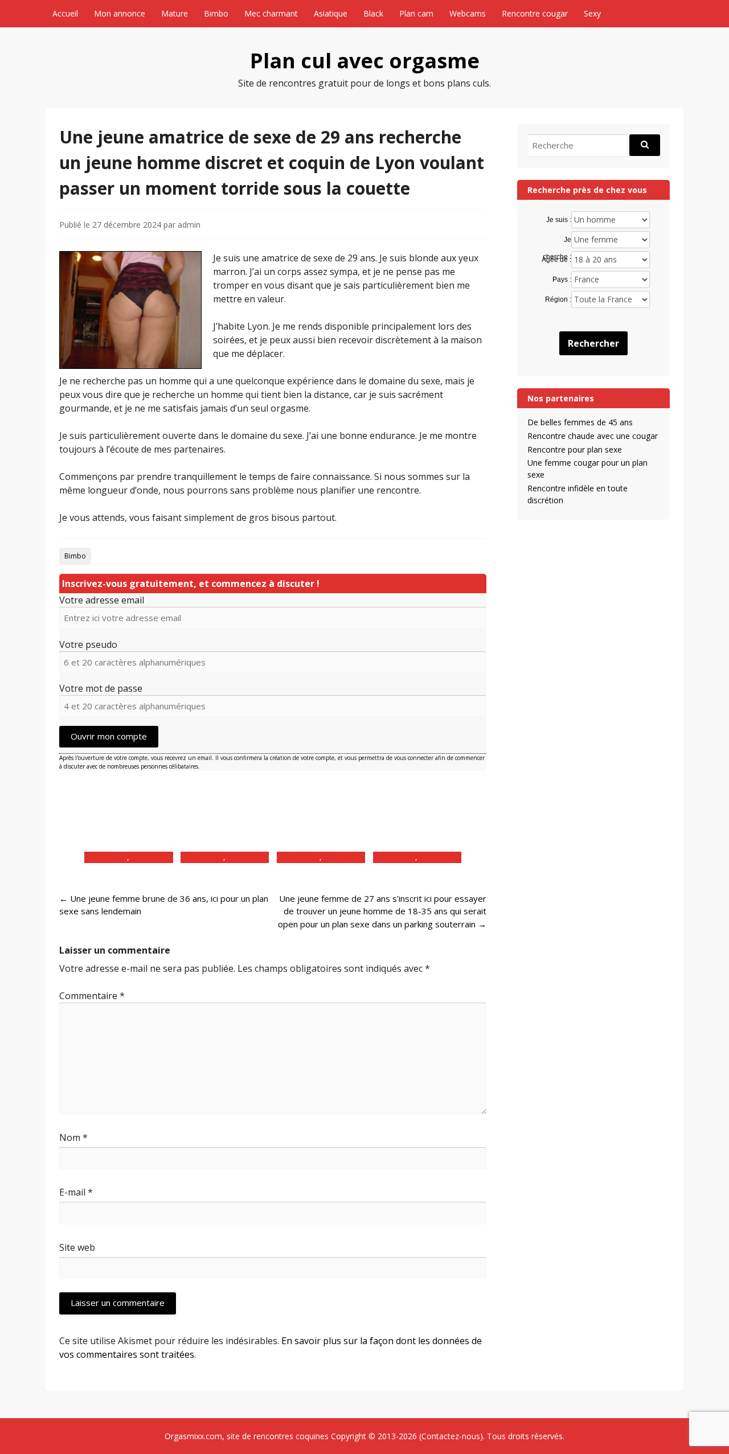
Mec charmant (271, 13)
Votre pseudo (88, 644)
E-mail (76, 1192)
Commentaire (92, 995)
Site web (77, 1247)
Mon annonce (119, 13)
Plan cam (416, 13)
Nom (73, 1137)
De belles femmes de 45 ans (580, 422)
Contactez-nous (450, 1436)
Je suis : (558, 220)
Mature (174, 13)
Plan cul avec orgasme (365, 61)
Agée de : (556, 260)
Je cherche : (557, 240)
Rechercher (593, 343)
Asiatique (330, 13)
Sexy (592, 13)
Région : (558, 299)
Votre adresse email (101, 600)
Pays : (561, 280)
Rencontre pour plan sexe (574, 449)
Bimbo (216, 13)
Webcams (467, 13)
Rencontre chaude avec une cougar (592, 435)
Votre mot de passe (100, 688)
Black (373, 13)
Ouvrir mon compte (109, 736)
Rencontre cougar (535, 13)
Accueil (65, 13)
